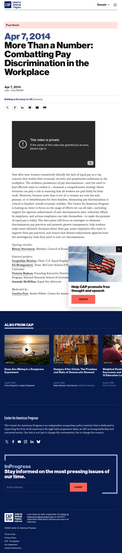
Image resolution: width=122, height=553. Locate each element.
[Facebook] (13, 442)
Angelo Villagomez (27, 385)
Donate (102, 4)
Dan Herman (72, 385)
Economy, (38, 99)
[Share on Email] (37, 108)
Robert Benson (60, 385)
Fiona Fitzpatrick (11, 385)
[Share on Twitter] (7, 108)
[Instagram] (25, 442)
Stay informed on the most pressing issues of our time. (57, 471)
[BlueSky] (38, 442)
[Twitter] (6, 442)
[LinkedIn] (31, 442)
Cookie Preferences (12, 548)
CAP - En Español (11, 541)
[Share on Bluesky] (30, 108)
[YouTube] (19, 442)
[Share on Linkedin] (22, 108)
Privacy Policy (10, 538)
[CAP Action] (14, 517)
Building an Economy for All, (18, 99)
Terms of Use (9, 534)
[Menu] (115, 5)
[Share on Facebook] (15, 108)
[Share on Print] (45, 108)
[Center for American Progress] (8, 5)
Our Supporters (11, 544)
